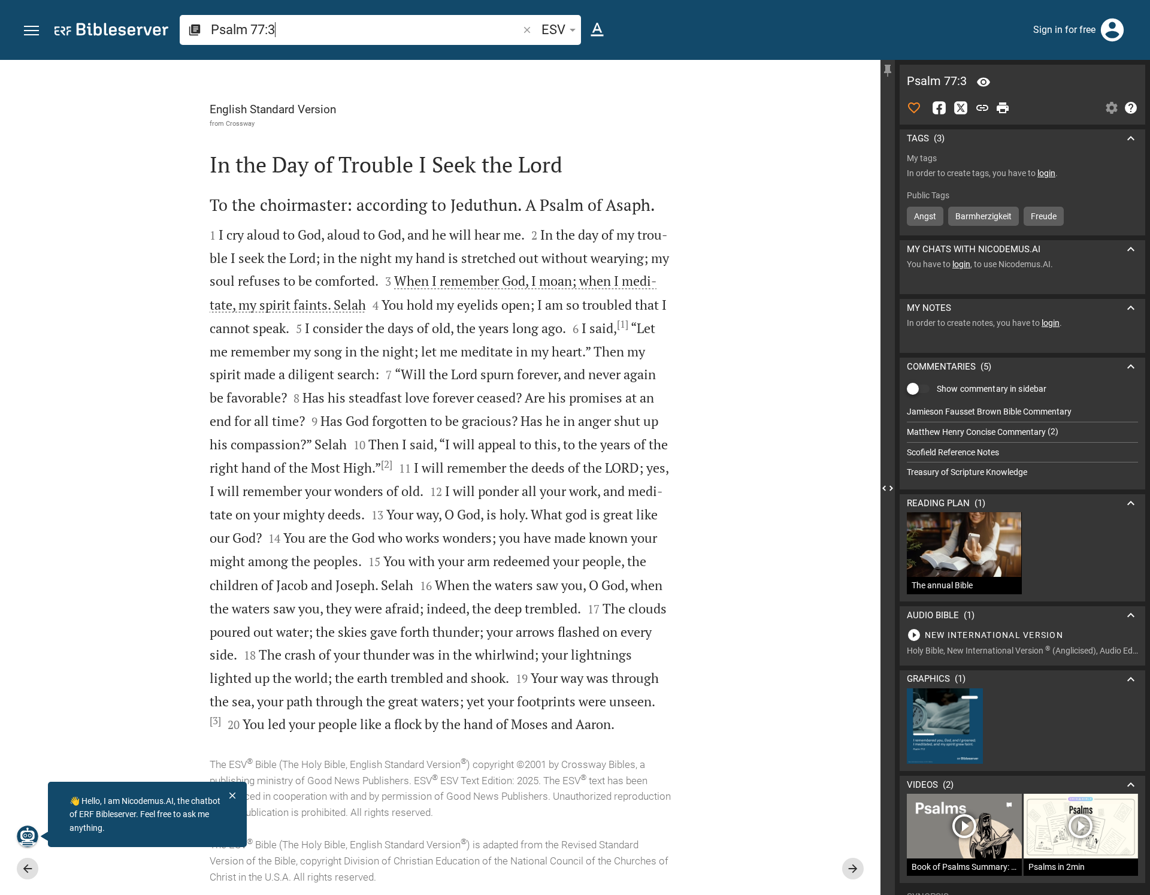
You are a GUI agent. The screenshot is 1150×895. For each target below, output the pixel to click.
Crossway (240, 123)
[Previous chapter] (27, 868)
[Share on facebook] (939, 107)
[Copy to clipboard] (982, 107)
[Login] (1112, 30)
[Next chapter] (853, 868)
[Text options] (597, 30)
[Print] (1002, 107)
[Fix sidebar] (887, 70)
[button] (31, 31)
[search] (366, 29)
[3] (215, 720)
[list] (1022, 442)
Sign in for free (1064, 29)
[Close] (232, 796)
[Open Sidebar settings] (1111, 107)
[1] (622, 324)
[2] (386, 464)
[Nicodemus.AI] (27, 836)
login (1046, 173)
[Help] (1130, 107)
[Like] (914, 107)
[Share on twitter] (960, 107)
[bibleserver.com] (111, 31)
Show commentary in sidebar (991, 389)
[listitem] (1022, 412)
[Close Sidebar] (887, 488)
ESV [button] (553, 29)
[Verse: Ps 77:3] (983, 82)
